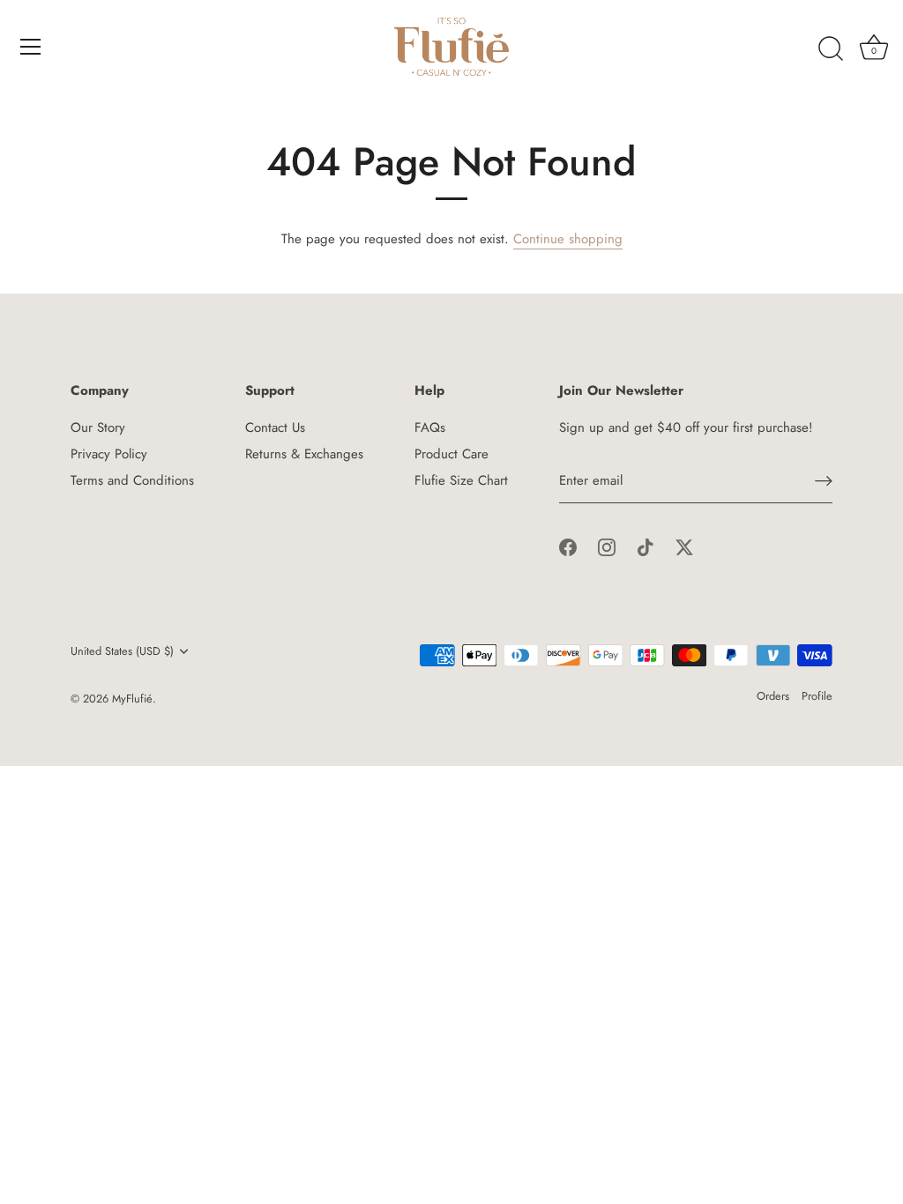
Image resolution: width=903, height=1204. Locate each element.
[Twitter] (684, 546)
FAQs (429, 427)
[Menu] (30, 46)
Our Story (98, 427)
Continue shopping (568, 239)
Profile (817, 695)
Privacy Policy (109, 454)
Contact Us (275, 427)
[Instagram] (607, 546)
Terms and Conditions (132, 480)
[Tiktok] (645, 546)
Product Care (451, 454)
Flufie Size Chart (461, 480)
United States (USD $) (122, 651)
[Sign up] (823, 481)
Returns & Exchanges (304, 454)
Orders (773, 695)
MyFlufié (132, 698)
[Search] (830, 49)
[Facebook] (568, 546)
